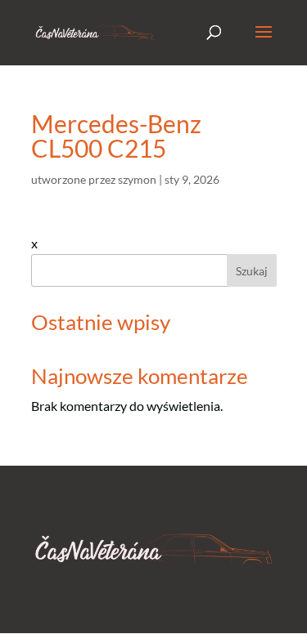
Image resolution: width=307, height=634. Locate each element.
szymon (137, 179)
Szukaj (252, 271)
